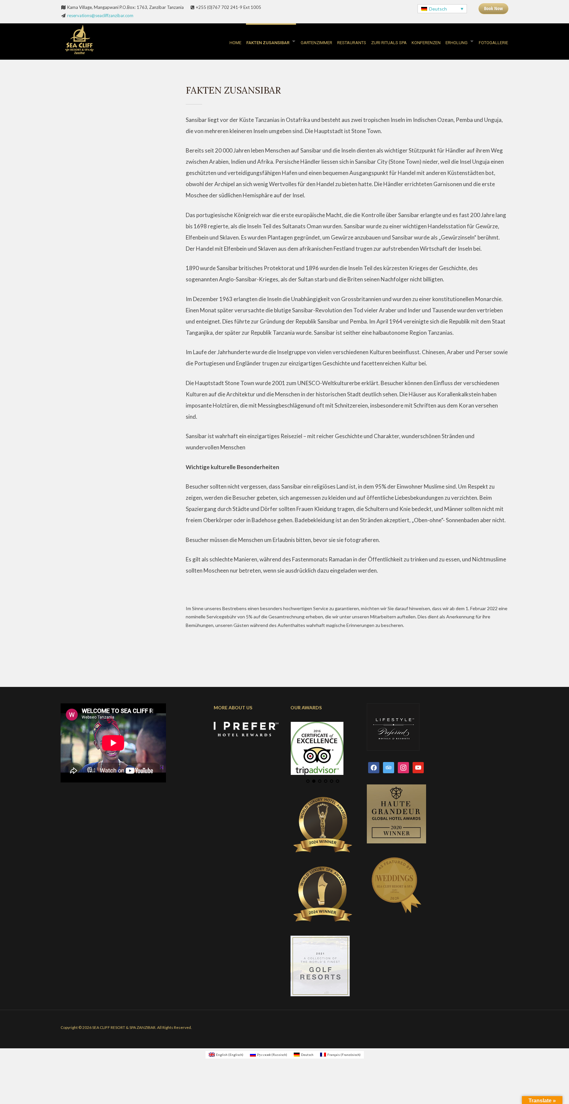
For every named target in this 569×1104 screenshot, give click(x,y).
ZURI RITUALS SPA (389, 42)
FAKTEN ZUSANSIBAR (267, 42)
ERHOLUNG (457, 42)
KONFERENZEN (426, 42)
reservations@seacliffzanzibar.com (100, 15)
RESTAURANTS (351, 42)
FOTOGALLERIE (493, 42)
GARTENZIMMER (316, 42)
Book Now (493, 8)
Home (235, 42)
